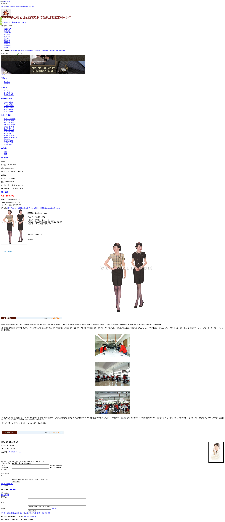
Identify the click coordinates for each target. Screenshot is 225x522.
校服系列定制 (8, 141)
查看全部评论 (5, 495)
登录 (21, 6)
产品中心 (3, 74)
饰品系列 (4, 148)
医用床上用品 (8, 144)
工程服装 (7, 139)
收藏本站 (25, 6)
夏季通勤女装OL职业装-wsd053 (50, 208)
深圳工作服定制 (14, 50)
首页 (8, 208)
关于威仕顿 (4, 513)
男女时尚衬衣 (8, 93)
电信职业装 (7, 133)
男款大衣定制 (8, 109)
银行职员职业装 (9, 128)
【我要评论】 (12, 489)
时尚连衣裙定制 (9, 104)
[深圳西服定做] (43, 73)
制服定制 (17, 513)
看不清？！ (55, 508)
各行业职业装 (6, 115)
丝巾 (5, 154)
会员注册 (17, 6)
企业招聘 (41, 513)
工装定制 (22, 513)
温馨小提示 (4, 192)
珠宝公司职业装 (9, 122)
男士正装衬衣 (8, 91)
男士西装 (7, 82)
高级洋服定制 (8, 102)
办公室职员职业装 (9, 124)
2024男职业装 (61, 50)
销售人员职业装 (9, 130)
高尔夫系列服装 (9, 126)
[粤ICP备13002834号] (30, 516)
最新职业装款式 (6, 98)
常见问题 (28, 513)
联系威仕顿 (4, 157)
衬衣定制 (4, 87)
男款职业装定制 (9, 107)
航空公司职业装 (24, 50)
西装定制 (4, 78)
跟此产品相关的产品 (7, 484)
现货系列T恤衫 (9, 95)
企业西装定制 (15, 22)
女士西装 (7, 83)
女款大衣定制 (8, 111)
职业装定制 (22, 22)
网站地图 (31, 6)
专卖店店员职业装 (9, 119)
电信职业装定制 (44, 50)
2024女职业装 (53, 50)
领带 (5, 152)
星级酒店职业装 (34, 50)
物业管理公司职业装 (10, 137)
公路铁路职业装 (9, 131)
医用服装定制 (8, 143)
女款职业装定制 (9, 106)
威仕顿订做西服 (6, 22)
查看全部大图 (7, 251)
